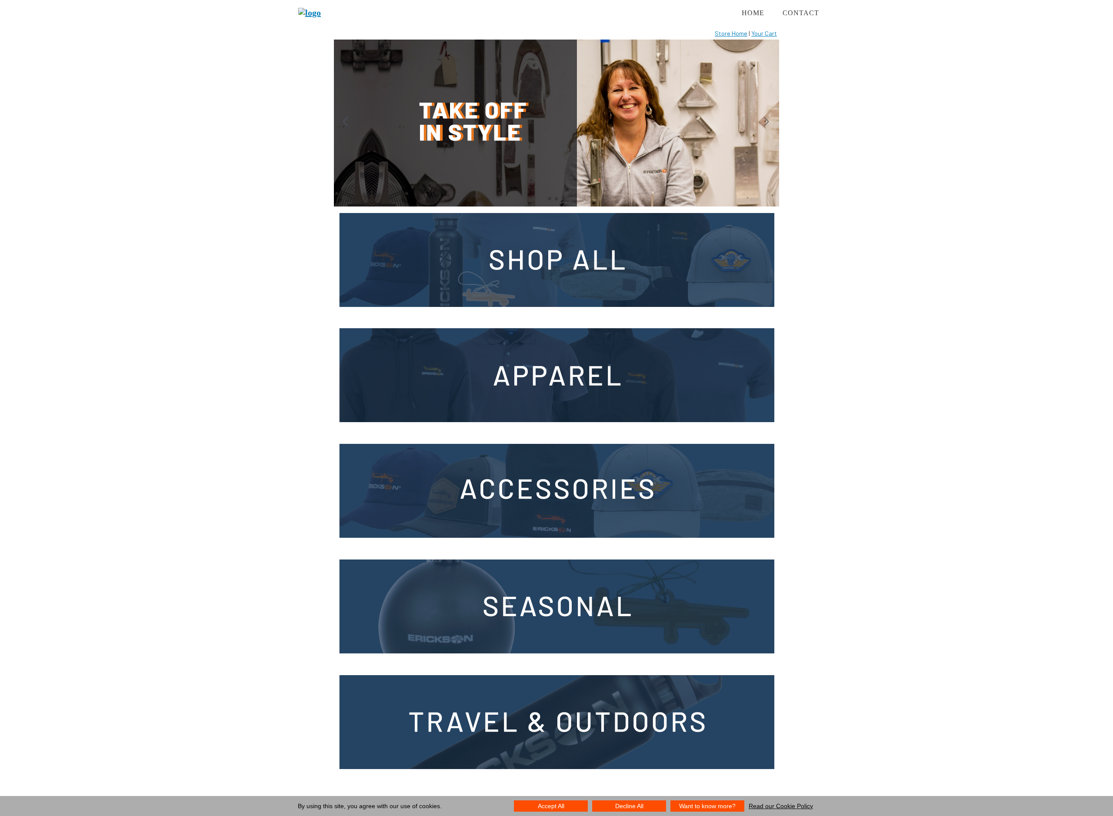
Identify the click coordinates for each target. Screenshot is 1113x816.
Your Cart (764, 33)
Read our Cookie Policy (781, 806)
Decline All (629, 806)
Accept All (551, 806)
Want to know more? (707, 806)
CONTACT (801, 13)
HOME (753, 13)
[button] (766, 122)
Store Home (731, 33)
